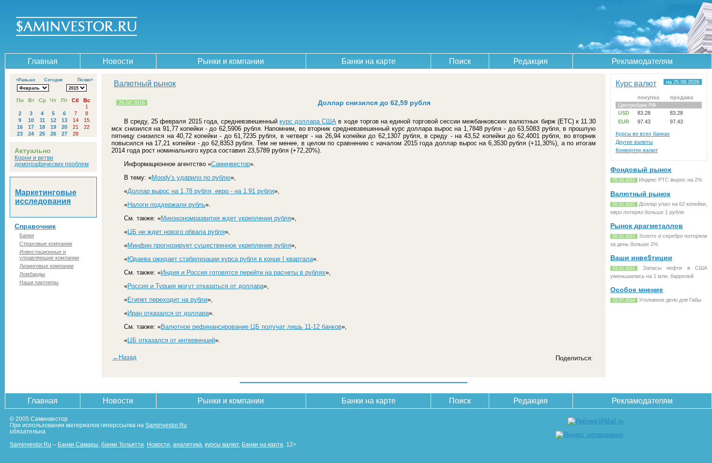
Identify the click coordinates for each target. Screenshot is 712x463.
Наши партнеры (39, 282)
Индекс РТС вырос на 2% (670, 180)
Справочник (35, 226)
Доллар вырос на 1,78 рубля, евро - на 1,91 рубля (200, 191)
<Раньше (25, 79)
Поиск (460, 61)
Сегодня (53, 79)
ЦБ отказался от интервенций (171, 340)
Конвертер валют (637, 150)
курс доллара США (307, 121)
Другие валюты (634, 142)
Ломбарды (32, 274)
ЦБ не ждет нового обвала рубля (176, 231)
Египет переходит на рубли (167, 299)
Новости (118, 61)
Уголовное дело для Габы (670, 300)
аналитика (187, 444)
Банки (26, 235)
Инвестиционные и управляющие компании (49, 255)
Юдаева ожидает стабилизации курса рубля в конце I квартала (220, 258)
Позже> (85, 79)
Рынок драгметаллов (646, 226)
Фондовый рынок (640, 169)
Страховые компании (45, 244)
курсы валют (222, 444)
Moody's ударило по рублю (191, 177)
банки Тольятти (122, 444)
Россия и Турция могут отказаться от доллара (195, 286)
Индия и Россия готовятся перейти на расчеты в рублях (243, 272)
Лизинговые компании (46, 266)
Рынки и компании (231, 61)
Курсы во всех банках (643, 134)
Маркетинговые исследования (46, 196)
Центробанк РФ (637, 105)
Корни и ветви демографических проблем (52, 160)
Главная (43, 61)
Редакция (530, 61)
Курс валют (636, 83)
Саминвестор (230, 164)
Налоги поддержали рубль (166, 204)
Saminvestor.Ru (166, 425)
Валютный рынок (145, 83)
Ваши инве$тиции (641, 258)
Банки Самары (78, 444)
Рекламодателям (642, 61)
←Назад (124, 357)
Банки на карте (368, 61)
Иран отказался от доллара (168, 313)
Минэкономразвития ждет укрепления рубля (226, 218)
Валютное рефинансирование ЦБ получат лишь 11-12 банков (251, 326)
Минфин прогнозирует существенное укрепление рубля (209, 245)
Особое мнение (636, 289)
